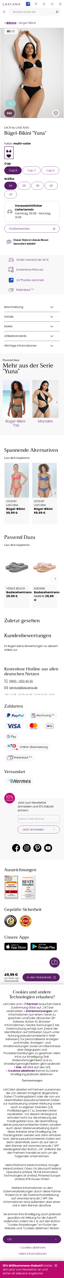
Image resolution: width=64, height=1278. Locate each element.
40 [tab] (51, 186)
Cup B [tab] (13, 170)
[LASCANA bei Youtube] (48, 848)
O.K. (9, 1239)
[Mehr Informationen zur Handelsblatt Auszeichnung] (28, 887)
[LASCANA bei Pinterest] (37, 848)
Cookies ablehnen (21, 1071)
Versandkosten (11, 980)
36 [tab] (24, 186)
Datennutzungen (39, 1011)
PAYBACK (28, 9)
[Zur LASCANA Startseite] (12, 4)
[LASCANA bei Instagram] (27, 848)
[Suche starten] (56, 12)
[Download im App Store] (16, 946)
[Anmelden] (44, 4)
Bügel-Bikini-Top (16, 423)
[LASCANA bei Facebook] (16, 848)
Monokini (45, 421)
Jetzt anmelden (33, 829)
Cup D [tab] (50, 170)
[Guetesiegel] (25, 921)
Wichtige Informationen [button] (20, 346)
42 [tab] (10, 194)
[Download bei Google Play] (43, 946)
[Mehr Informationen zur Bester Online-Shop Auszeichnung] (11, 887)
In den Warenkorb (39, 977)
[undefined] (56, 402)
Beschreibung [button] (13, 307)
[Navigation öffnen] (4, 12)
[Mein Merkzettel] (52, 4)
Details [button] (9, 317)
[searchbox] (30, 12)
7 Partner (31, 1004)
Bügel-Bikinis (27, 23)
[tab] (9, 152)
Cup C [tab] (31, 170)
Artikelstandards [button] (15, 336)
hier (19, 1067)
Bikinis (11, 23)
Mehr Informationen (33, 1254)
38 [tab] (37, 186)
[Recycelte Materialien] (10, 103)
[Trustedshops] (10, 921)
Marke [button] (8, 326)
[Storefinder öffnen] (36, 4)
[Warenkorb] (60, 4)
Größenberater (19, 229)
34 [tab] (10, 186)
